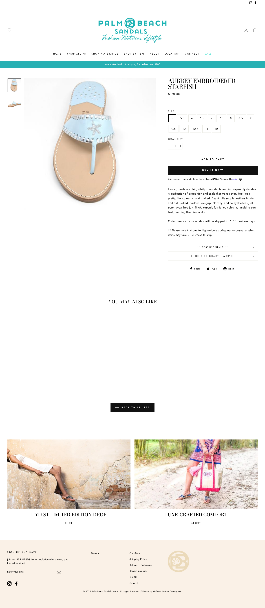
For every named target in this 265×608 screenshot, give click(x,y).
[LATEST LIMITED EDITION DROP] (69, 474)
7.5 (221, 118)
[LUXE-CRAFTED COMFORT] (196, 474)
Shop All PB (76, 53)
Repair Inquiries (138, 571)
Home (57, 53)
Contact (133, 583)
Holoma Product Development (167, 591)
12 (216, 129)
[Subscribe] (59, 572)
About (154, 53)
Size (171, 111)
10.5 (195, 129)
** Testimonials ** (213, 247)
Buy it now (213, 170)
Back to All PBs (135, 407)
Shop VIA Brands (104, 53)
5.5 (182, 118)
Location (172, 53)
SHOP (69, 523)
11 (206, 129)
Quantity (175, 139)
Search (95, 553)
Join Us (133, 577)
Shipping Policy (138, 559)
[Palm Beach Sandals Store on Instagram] (9, 583)
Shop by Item (134, 53)
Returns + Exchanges (140, 565)
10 (184, 129)
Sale (208, 53)
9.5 (173, 129)
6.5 (202, 118)
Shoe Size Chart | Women (213, 256)
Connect (192, 53)
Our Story (134, 553)
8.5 (240, 118)
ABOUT (196, 523)
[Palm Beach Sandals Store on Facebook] (16, 583)
